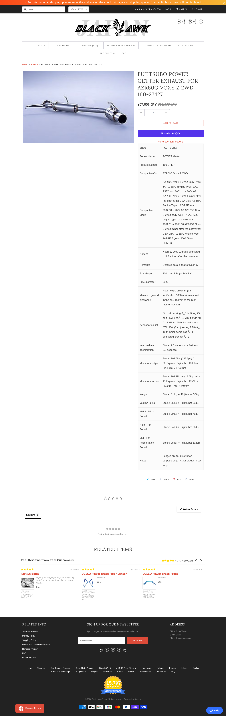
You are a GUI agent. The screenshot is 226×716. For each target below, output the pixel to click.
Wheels (131, 672)
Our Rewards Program (60, 668)
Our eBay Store (29, 658)
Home (29, 668)
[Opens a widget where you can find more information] (214, 710)
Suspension (81, 672)
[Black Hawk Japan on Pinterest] (190, 21)
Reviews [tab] (30, 514)
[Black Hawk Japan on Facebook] (184, 21)
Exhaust (160, 668)
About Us (41, 668)
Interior (184, 668)
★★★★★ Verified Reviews (147, 9)
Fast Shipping (30, 574)
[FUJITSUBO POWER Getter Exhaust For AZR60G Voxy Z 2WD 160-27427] (78, 107)
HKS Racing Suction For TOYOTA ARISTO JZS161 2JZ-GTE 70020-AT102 (27, 594)
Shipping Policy (29, 640)
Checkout (197, 9)
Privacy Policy (28, 636)
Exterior (172, 668)
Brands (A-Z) (105, 668)
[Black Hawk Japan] (113, 28)
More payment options (170, 141)
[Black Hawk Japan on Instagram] (195, 21)
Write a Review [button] (190, 509)
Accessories (145, 672)
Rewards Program (30, 649)
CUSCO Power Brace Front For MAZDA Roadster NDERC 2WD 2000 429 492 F (149, 594)
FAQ (24, 653)
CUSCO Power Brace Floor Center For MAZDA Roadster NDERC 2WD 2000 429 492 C (88, 595)
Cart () (183, 9)
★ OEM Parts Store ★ (126, 668)
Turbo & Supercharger (60, 672)
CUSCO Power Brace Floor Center (104, 574)
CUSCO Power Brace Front (160, 574)
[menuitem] (38, 45)
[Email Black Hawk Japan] (201, 21)
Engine (94, 672)
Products (35, 64)
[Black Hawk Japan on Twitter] (179, 21)
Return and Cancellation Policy (36, 644)
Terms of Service (30, 631)
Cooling (196, 668)
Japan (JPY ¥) (77, 9)
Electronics (146, 668)
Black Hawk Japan (99, 699)
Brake (120, 672)
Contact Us (161, 672)
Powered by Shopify (132, 699)
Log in (168, 9)
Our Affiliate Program (84, 668)
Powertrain (107, 672)
